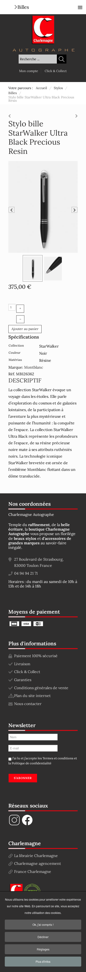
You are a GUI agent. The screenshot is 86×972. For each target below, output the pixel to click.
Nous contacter (28, 703)
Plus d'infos (43, 961)
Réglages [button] (43, 949)
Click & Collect (56, 71)
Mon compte (28, 71)
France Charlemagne (32, 871)
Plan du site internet (32, 695)
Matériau (15, 360)
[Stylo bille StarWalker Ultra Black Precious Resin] (43, 206)
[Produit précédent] (9, 115)
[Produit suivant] (76, 115)
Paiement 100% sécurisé (36, 655)
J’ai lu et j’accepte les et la (42, 761)
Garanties (22, 679)
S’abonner (23, 778)
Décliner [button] (43, 937)
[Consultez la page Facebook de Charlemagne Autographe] (27, 824)
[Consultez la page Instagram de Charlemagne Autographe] (14, 824)
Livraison (22, 663)
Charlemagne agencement (37, 863)
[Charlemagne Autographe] (43, 30)
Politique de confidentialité (31, 763)
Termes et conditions (58, 759)
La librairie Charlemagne (36, 855)
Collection (16, 346)
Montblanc (33, 367)
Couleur (15, 353)
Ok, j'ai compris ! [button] (43, 924)
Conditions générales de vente (41, 687)
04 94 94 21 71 (26, 573)
